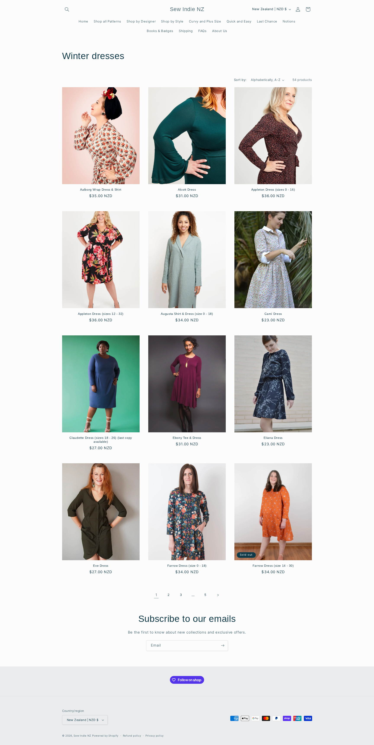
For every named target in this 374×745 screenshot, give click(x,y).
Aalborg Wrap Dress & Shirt (100, 189)
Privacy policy (154, 735)
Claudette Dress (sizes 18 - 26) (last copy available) (100, 439)
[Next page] (218, 595)
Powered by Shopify (105, 735)
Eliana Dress (273, 437)
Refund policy (132, 735)
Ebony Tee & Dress (187, 437)
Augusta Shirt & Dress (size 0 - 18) (187, 313)
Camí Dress (273, 313)
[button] (67, 9)
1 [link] (156, 595)
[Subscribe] (223, 645)
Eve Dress (100, 565)
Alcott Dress (187, 189)
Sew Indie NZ (82, 735)
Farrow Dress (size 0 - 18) (187, 565)
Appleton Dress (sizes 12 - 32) (101, 313)
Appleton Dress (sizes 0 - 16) (273, 189)
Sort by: (240, 80)
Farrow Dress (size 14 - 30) (273, 565)
